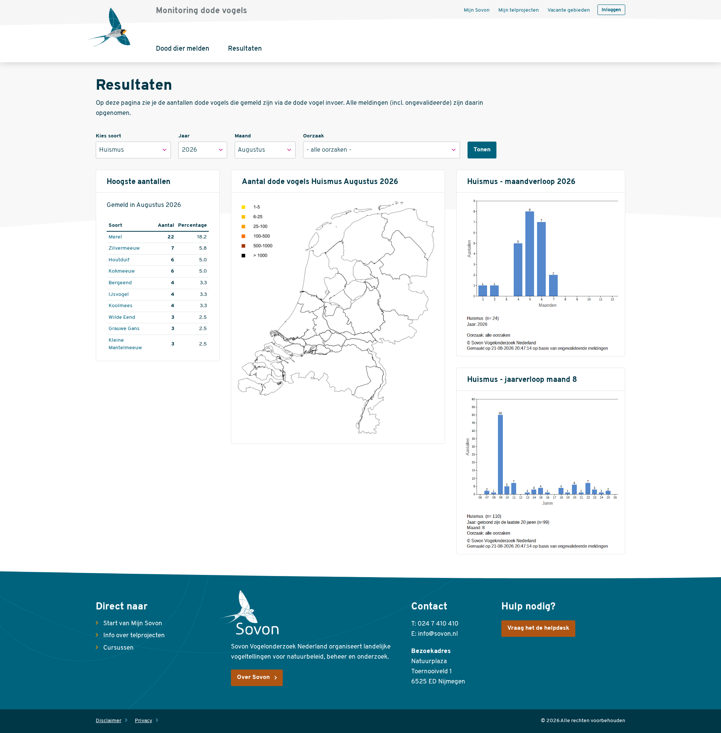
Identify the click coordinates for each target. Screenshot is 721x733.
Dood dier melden (182, 49)
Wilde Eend (122, 317)
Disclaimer (108, 721)
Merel (115, 237)
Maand (243, 136)
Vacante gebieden (569, 10)
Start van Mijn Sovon (132, 623)
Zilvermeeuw (124, 248)
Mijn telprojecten (518, 10)
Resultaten (245, 49)
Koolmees (121, 306)
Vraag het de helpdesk (538, 628)
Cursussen (118, 648)
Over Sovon (253, 677)
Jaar (184, 136)
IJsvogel (119, 294)
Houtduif (119, 260)
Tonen (482, 150)
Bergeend (120, 283)
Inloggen (611, 10)
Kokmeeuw (122, 271)
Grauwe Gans (124, 329)
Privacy (143, 721)
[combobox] (133, 150)
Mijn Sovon (477, 10)
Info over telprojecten (134, 635)
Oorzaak (313, 136)
